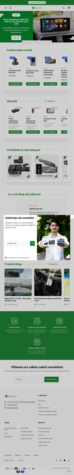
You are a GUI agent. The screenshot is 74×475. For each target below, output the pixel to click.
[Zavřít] (72, 216)
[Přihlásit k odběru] (32, 243)
